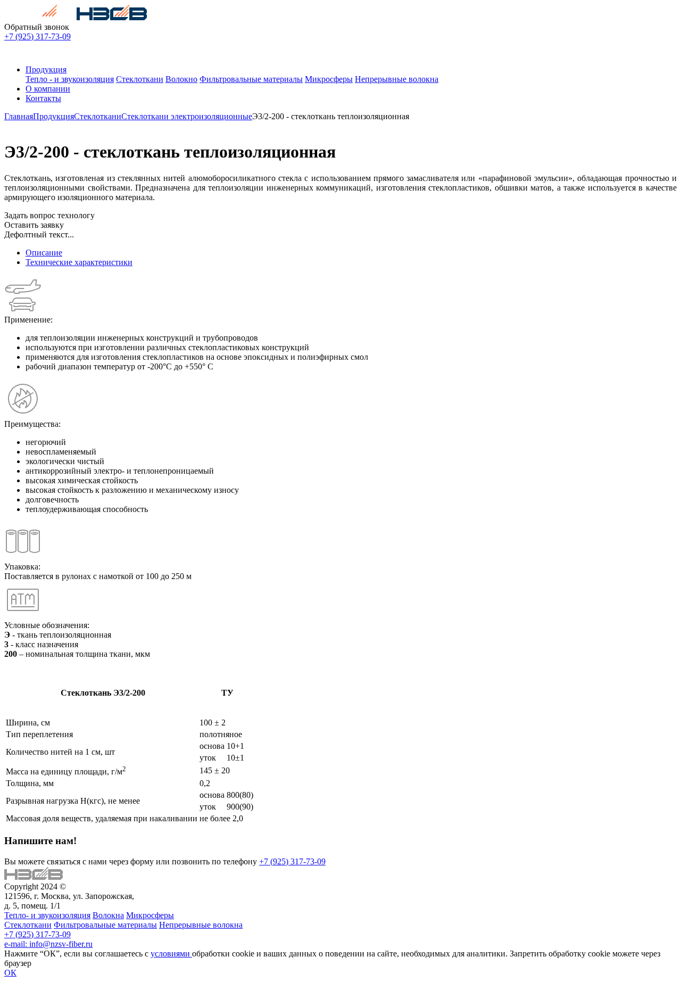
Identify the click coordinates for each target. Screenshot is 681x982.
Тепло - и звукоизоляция (70, 79)
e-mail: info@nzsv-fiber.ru (48, 943)
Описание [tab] (44, 252)
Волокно (181, 79)
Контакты (43, 98)
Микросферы (329, 79)
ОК (10, 972)
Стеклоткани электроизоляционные (186, 116)
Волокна (108, 915)
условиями (171, 953)
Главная (18, 116)
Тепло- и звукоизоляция (47, 915)
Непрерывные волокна (396, 79)
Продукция (46, 69)
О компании (48, 88)
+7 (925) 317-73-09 (37, 36)
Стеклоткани (139, 79)
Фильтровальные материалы (251, 79)
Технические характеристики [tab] (79, 262)
